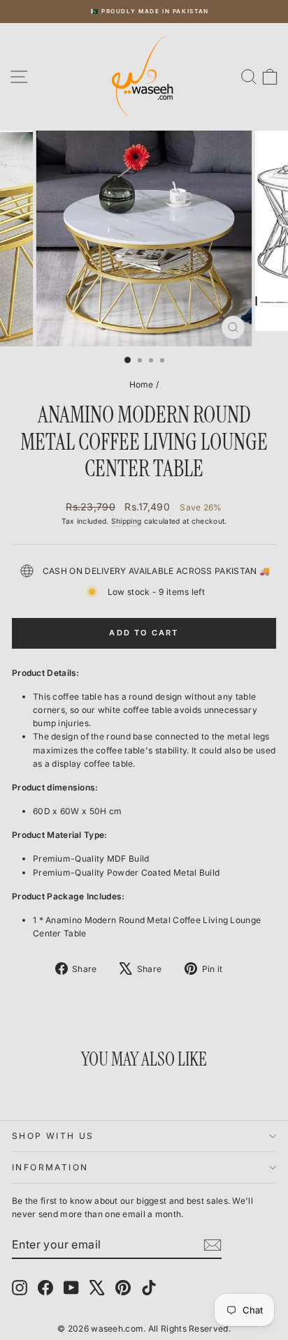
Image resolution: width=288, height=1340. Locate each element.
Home (141, 384)
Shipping (126, 521)
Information (50, 1167)
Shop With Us (53, 1136)
